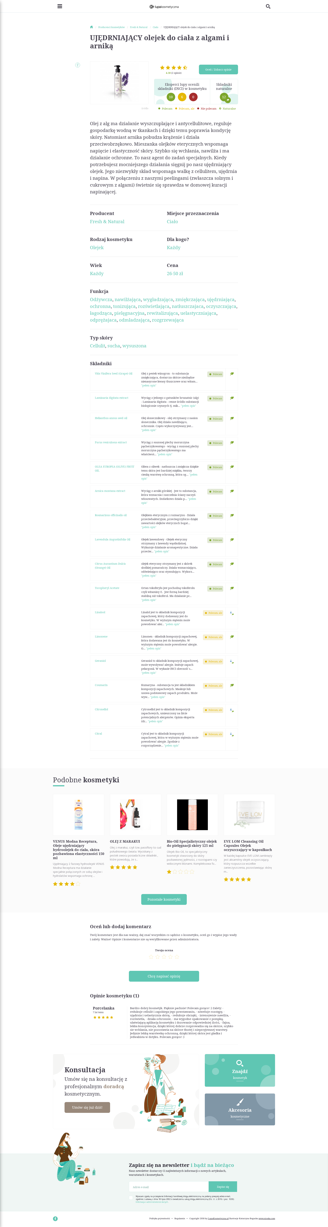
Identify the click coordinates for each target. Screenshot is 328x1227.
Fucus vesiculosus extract (111, 442)
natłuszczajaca (188, 306)
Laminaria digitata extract (111, 398)
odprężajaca (103, 320)
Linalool (100, 612)
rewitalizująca (162, 313)
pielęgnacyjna (129, 313)
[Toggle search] (270, 6)
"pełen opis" (148, 385)
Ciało (172, 221)
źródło (144, 108)
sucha (113, 345)
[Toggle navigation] (57, 6)
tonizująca (124, 306)
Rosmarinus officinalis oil (111, 515)
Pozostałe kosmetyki (164, 899)
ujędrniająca (221, 299)
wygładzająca (158, 299)
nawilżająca (128, 299)
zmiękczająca (190, 299)
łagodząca (101, 313)
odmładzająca (134, 320)
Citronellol (101, 709)
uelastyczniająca (198, 313)
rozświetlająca (154, 306)
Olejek (97, 247)
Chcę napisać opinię (164, 976)
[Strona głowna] (94, 27)
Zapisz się (223, 1187)
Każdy (174, 247)
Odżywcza (101, 299)
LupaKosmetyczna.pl (218, 1218)
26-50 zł (175, 273)
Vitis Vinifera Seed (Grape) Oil (113, 373)
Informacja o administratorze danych (152, 1202)
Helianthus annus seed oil (111, 418)
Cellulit (97, 345)
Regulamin (179, 1218)
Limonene (101, 636)
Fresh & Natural (107, 221)
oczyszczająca (221, 306)
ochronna (100, 306)
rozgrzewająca (168, 320)
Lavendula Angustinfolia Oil (112, 539)
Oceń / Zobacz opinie (218, 69)
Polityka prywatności (159, 1218)
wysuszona (134, 345)
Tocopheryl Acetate (107, 588)
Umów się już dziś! (87, 1107)
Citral (98, 733)
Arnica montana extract (110, 491)
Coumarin (101, 685)
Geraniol (100, 661)
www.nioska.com (267, 1218)
